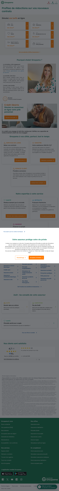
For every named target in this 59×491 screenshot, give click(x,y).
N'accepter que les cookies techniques (13, 231)
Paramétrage (20, 257)
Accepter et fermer (35, 257)
